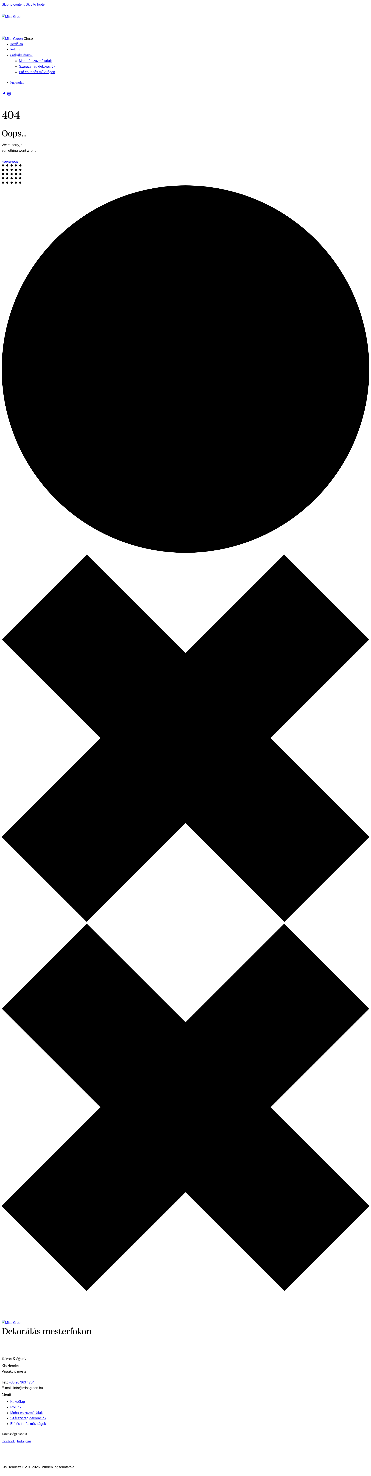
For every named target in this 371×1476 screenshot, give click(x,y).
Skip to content (13, 4)
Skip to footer (36, 4)
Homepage (10, 161)
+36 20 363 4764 (22, 1382)
